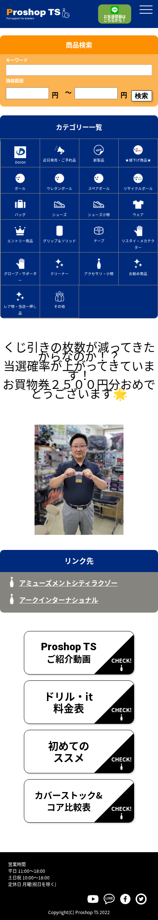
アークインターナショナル (58, 599)
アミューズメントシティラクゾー (68, 583)
